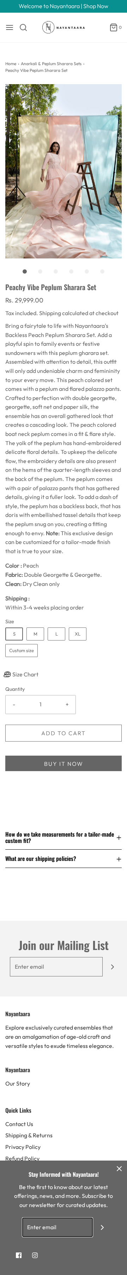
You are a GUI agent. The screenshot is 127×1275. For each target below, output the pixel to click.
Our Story (17, 1083)
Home (10, 63)
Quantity (15, 689)
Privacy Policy (23, 1146)
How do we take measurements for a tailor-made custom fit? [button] (59, 838)
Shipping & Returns (29, 1135)
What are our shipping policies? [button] (40, 858)
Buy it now (63, 763)
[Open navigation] (9, 27)
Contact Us (19, 1123)
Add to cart (63, 733)
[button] (63, 171)
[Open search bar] (26, 27)
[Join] (112, 966)
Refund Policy (22, 1158)
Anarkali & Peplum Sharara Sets (51, 63)
